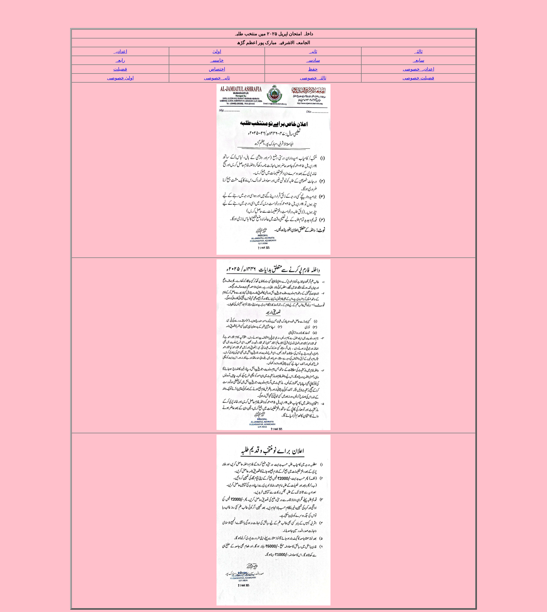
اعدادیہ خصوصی (418, 69)
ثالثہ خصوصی (313, 77)
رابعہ (120, 60)
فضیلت (120, 69)
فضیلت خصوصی (418, 77)
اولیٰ (217, 51)
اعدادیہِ (120, 51)
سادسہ (313, 60)
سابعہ (418, 60)
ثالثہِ (418, 51)
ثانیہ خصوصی (217, 77)
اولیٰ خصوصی (120, 77)
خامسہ (217, 60)
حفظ (313, 69)
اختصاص (217, 69)
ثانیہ (313, 51)
